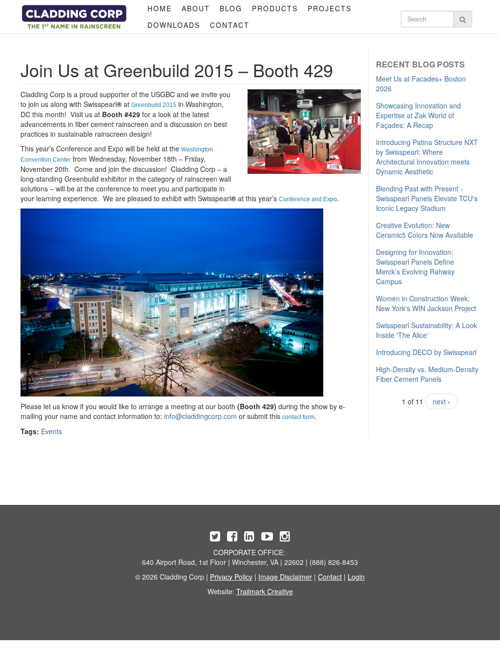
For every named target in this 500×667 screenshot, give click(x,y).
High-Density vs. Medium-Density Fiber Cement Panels (427, 374)
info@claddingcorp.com (200, 416)
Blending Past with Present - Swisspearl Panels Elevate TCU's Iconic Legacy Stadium (427, 198)
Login (356, 577)
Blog (231, 8)
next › (441, 401)
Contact (230, 25)
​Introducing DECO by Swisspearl (426, 352)
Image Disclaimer (285, 577)
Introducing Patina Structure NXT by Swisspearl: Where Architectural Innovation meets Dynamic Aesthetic (427, 156)
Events (51, 431)
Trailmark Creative (264, 591)
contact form (298, 417)
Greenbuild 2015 (153, 105)
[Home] (74, 16)
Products (275, 8)
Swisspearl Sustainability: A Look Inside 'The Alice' (426, 330)
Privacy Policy (231, 577)
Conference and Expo (308, 199)
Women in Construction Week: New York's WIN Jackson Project (426, 303)
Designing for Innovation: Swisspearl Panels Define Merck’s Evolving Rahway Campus (415, 266)
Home (159, 8)
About (196, 8)
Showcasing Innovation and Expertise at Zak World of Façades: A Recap (418, 115)
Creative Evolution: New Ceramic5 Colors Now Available (424, 230)
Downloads (173, 25)
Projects (330, 8)
